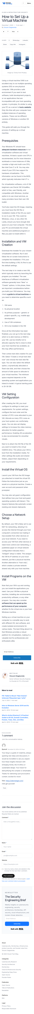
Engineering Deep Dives (9, 972)
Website (4, 860)
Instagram (22, 44)
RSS (3, 998)
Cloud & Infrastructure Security (15, 12)
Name (4, 842)
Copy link (13, 44)
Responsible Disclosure (9, 1008)
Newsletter (5, 990)
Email (4, 851)
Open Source (6, 975)
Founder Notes (6, 977)
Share (5, 44)
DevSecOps (5, 967)
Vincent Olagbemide (10, 27)
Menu (29, 3)
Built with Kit (17, 663)
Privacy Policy (6, 1006)
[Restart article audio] (8, 31)
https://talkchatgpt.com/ (14, 781)
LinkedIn (25, 40)
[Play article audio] (3, 31)
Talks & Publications (8, 988)
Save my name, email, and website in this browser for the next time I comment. (17, 870)
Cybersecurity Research (9, 962)
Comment (5, 817)
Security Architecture (8, 964)
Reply (4, 788)
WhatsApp (16, 40)
